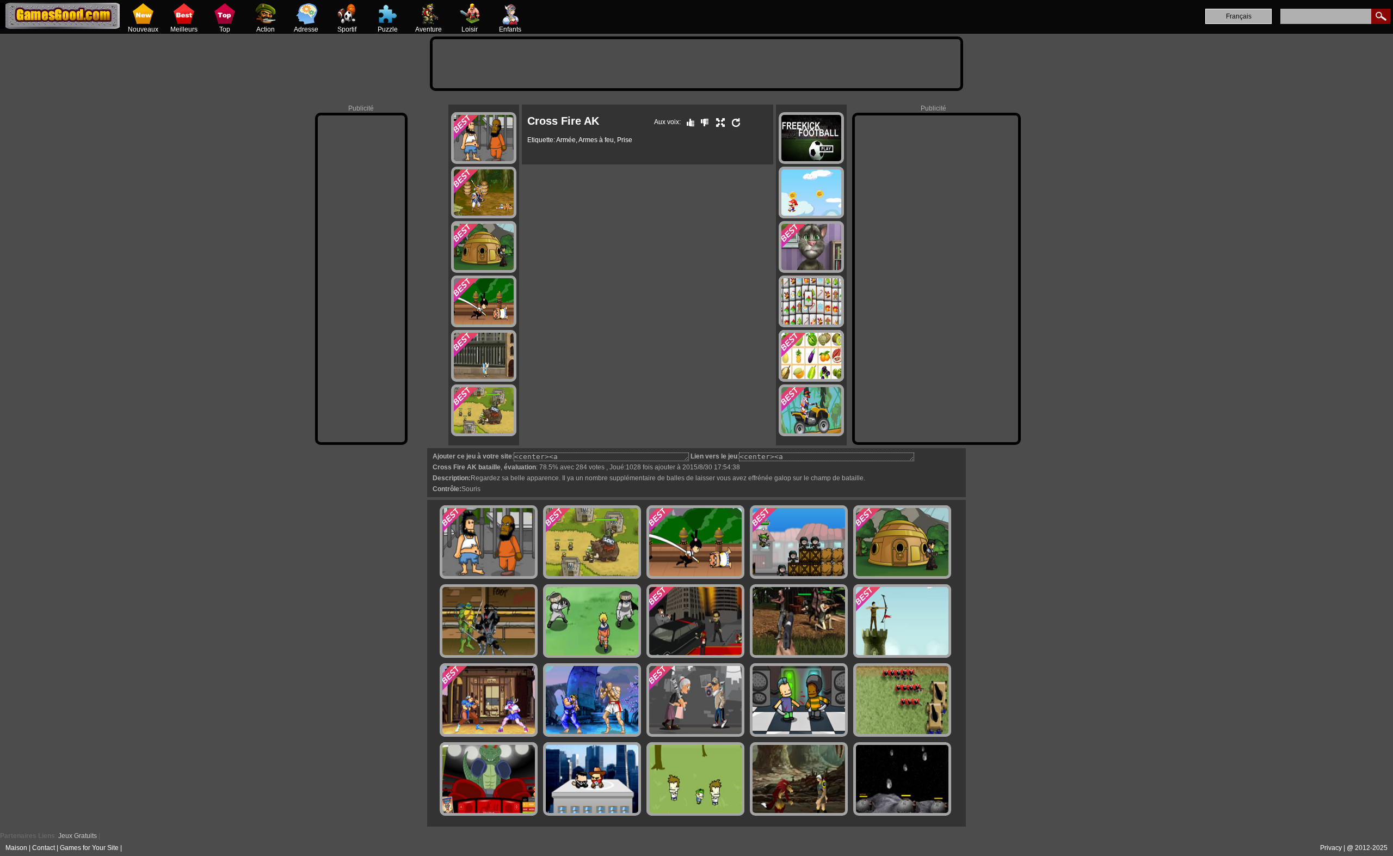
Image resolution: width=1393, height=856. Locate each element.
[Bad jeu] (702, 122)
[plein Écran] (718, 122)
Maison (16, 848)
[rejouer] (733, 122)
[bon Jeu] (688, 122)
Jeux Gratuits (77, 836)
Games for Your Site (89, 848)
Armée (566, 140)
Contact (43, 848)
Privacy (1331, 848)
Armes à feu (596, 140)
